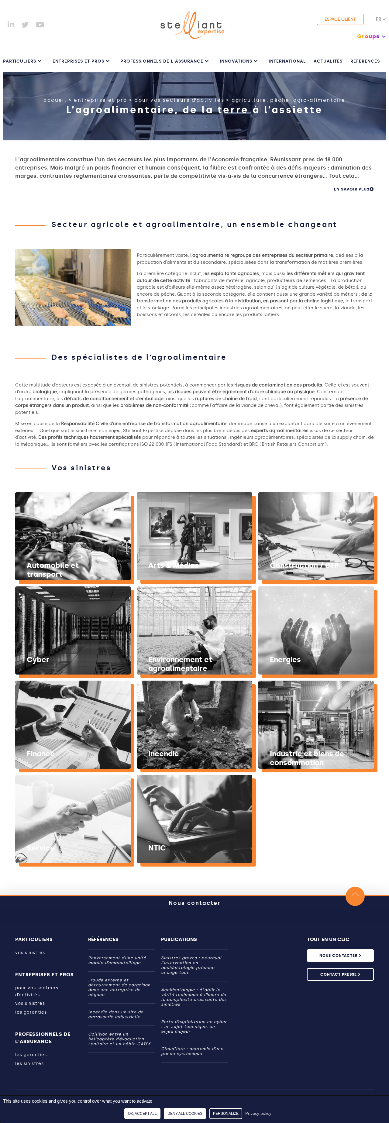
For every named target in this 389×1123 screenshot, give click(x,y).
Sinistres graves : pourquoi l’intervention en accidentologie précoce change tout (191, 965)
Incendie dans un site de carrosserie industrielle (115, 1014)
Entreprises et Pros (78, 61)
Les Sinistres (29, 1063)
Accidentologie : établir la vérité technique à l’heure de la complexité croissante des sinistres (194, 997)
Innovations (236, 61)
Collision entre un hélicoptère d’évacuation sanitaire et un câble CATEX (119, 1039)
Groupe (368, 36)
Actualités (328, 61)
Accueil (55, 100)
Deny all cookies (184, 1113)
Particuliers (19, 61)
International (287, 61)
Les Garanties (31, 1012)
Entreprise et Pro (100, 100)
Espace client (340, 19)
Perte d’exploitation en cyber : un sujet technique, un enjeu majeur (194, 1026)
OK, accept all (142, 1113)
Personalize (226, 1113)
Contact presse (339, 974)
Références (365, 61)
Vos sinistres (30, 952)
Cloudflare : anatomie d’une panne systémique (192, 1051)
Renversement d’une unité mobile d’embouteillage (117, 960)
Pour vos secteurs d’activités (179, 100)
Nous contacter (195, 903)
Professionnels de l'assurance (161, 61)
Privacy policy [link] (258, 1113)
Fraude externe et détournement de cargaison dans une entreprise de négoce (119, 987)
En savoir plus (352, 189)
